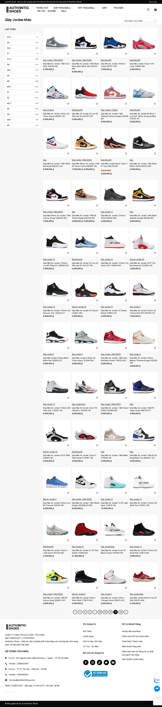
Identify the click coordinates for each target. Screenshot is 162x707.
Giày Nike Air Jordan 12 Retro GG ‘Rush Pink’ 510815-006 (143, 551)
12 (100, 612)
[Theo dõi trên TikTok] (99, 662)
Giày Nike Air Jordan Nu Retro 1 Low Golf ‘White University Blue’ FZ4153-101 (143, 116)
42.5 (9, 103)
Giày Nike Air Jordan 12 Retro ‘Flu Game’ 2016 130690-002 (115, 264)
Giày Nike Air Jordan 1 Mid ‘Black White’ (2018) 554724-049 (143, 165)
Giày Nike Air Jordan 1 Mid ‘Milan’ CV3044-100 (114, 456)
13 (105, 612)
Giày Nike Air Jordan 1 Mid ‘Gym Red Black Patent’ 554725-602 (114, 359)
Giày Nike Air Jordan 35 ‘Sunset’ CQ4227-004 (85, 311)
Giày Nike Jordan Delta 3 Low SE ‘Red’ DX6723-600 (143, 599)
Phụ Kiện (118, 8)
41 (8, 92)
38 (8, 65)
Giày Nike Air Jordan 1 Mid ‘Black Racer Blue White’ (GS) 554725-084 (85, 66)
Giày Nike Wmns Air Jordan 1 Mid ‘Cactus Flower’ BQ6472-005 (56, 216)
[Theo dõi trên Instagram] (92, 662)
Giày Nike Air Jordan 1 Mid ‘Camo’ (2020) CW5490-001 (115, 409)
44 (8, 114)
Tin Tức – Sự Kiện (46, 11)
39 (8, 76)
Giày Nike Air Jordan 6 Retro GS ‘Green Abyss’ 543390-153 (56, 115)
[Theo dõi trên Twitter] (106, 662)
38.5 (9, 70)
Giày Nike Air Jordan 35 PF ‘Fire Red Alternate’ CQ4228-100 (143, 264)
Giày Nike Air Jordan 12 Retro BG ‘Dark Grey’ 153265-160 (56, 409)
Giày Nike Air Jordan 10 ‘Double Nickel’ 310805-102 (114, 311)
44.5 (9, 120)
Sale (63, 11)
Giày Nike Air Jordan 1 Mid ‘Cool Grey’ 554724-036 (56, 65)
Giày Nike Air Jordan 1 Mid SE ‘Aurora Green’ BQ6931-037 (55, 599)
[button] (153, 2)
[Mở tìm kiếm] (148, 9)
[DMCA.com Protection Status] (11, 691)
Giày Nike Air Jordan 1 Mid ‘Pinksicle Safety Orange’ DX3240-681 (115, 116)
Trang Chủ (42, 8)
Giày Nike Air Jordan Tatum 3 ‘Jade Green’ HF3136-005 (55, 551)
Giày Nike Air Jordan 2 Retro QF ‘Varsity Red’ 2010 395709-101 (143, 311)
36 (8, 42)
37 (8, 53)
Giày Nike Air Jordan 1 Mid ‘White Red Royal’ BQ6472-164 (56, 165)
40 (8, 81)
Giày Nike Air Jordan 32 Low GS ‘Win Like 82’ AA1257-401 (85, 264)
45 (8, 125)
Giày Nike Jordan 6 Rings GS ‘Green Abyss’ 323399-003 (83, 359)
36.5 (9, 48)
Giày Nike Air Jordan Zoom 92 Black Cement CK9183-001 (113, 551)
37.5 (9, 59)
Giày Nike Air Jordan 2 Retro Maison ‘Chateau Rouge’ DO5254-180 (144, 360)
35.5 (9, 37)
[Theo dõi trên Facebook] (85, 662)
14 (110, 612)
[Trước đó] (75, 612)
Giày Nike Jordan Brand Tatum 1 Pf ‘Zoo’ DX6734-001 (114, 165)
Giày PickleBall (62, 8)
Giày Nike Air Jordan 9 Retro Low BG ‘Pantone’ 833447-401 (56, 504)
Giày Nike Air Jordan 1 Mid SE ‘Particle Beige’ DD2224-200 (84, 216)
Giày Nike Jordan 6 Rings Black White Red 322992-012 (55, 359)
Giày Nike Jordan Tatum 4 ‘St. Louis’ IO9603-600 (142, 65)
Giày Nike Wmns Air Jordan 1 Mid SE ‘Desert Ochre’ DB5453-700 (85, 165)
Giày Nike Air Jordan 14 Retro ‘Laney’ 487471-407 (113, 65)
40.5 (9, 87)
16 (121, 612)
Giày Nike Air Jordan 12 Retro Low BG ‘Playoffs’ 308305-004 (55, 264)
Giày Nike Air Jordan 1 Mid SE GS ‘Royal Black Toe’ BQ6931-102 (143, 456)
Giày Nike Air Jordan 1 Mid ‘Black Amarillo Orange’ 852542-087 (143, 216)
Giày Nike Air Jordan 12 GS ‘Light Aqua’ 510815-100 (114, 504)
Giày (104, 8)
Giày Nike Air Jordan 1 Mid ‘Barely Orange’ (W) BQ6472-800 (85, 504)
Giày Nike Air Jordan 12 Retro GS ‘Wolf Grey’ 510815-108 (143, 504)
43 (8, 109)
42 (8, 98)
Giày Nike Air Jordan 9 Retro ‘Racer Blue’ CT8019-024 (83, 599)
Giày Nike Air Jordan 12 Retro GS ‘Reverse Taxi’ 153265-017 (56, 311)
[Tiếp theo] (126, 612)
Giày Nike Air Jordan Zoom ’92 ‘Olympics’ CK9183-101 (84, 409)
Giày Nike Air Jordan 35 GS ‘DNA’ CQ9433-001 (56, 456)
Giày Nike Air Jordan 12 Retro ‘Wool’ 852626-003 (113, 216)
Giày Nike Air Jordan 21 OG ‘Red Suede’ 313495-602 (85, 551)
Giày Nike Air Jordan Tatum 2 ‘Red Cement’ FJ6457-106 (84, 456)
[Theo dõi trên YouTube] (113, 662)
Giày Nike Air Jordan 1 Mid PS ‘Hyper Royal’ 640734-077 (142, 409)
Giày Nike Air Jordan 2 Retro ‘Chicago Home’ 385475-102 (112, 599)
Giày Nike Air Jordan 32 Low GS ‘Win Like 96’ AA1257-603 (85, 115)
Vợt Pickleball (86, 8)
